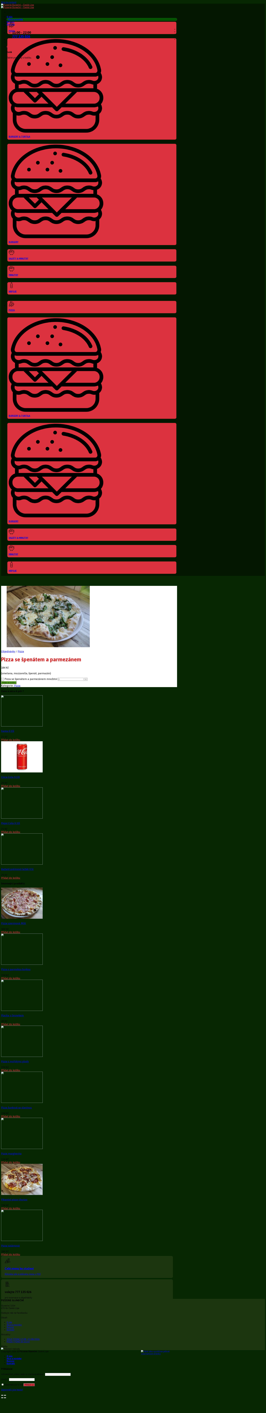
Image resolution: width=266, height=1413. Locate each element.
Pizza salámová (10, 1245)
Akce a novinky (15, 19)
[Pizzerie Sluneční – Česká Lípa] (17, 6)
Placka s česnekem (12, 1015)
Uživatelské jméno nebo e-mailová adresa (22, 1374)
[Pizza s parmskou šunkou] (22, 964)
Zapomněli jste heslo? (12, 1389)
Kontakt (10, 1329)
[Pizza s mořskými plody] (22, 1056)
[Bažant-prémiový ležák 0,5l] (22, 863)
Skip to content (8, 2)
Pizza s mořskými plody (15, 1061)
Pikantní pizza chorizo (14, 1199)
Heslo (4, 1379)
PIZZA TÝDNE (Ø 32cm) (18, 1341)
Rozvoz (10, 1327)
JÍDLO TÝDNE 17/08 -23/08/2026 (23, 1339)
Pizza (21, 651)
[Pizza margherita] (22, 1148)
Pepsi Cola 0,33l (10, 823)
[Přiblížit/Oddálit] (5, 1395)
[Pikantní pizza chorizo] (22, 1194)
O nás (9, 17)
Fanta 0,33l (7, 731)
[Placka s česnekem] (22, 1010)
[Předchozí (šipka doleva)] (2, 1397)
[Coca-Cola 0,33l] (22, 771)
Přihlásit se (29, 1385)
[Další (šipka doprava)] (5, 1397)
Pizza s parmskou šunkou (15, 969)
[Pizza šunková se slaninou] (22, 1102)
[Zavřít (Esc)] (2, 1395)
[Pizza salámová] (22, 1240)
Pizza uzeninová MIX (13, 923)
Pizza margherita (11, 1153)
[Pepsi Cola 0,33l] (22, 817)
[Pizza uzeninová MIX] (22, 918)
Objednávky (8, 651)
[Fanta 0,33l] (22, 725)
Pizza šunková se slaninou (16, 1107)
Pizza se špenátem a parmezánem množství (31, 678)
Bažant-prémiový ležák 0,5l (17, 869)
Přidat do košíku (8, 683)
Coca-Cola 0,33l (10, 777)
